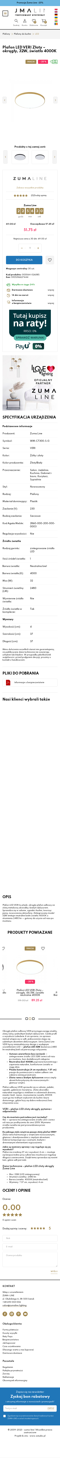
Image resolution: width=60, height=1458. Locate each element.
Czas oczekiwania (11, 1347)
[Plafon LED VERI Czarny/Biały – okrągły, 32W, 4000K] (40, 157)
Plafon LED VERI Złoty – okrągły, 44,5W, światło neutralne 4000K (30, 992)
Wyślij (54, 1271)
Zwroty (6, 1374)
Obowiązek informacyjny (14, 1381)
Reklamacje (8, 1377)
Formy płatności (10, 1330)
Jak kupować (8, 1343)
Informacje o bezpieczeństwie (29, 683)
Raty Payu (7, 1337)
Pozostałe (8, 1361)
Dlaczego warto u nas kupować (18, 1350)
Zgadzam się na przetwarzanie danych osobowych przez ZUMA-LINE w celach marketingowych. (31, 1417)
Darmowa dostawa (12, 1353)
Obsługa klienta (12, 1324)
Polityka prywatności (12, 1371)
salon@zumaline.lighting (14, 1306)
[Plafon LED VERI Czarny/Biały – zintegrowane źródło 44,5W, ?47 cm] (20, 157)
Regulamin (7, 1367)
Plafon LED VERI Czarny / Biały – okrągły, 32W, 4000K (22, 753)
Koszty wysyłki (9, 1333)
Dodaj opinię (40, 196)
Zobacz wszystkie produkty (30, 188)
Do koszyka (24, 260)
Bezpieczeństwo (10, 1340)
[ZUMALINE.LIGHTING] (30, 12)
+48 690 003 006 (11, 1302)
